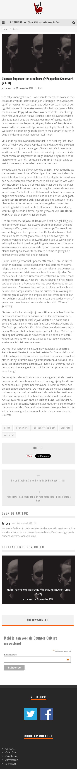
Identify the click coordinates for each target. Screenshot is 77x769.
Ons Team (11, 756)
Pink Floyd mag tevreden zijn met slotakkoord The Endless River (39, 498)
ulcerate (66, 427)
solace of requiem (44, 427)
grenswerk (22, 427)
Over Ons (10, 752)
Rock (40, 88)
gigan (7, 427)
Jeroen (8, 88)
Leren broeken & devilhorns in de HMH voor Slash (38, 480)
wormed (9, 435)
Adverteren (11, 759)
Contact (10, 748)
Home (5, 29)
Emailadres (36, 654)
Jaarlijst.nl (10, 763)
